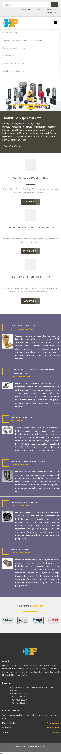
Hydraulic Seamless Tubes (14, 48)
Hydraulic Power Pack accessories (28, 461)
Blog (38, 9)
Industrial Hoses (10, 55)
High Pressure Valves (12, 71)
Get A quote (12, 146)
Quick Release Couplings (13, 63)
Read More (30, 201)
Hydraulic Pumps (19, 549)
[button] (4, 621)
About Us (26, 9)
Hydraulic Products (21, 417)
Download (51, 12)
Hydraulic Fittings (10, 32)
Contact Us (50, 9)
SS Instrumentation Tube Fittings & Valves (22, 40)
